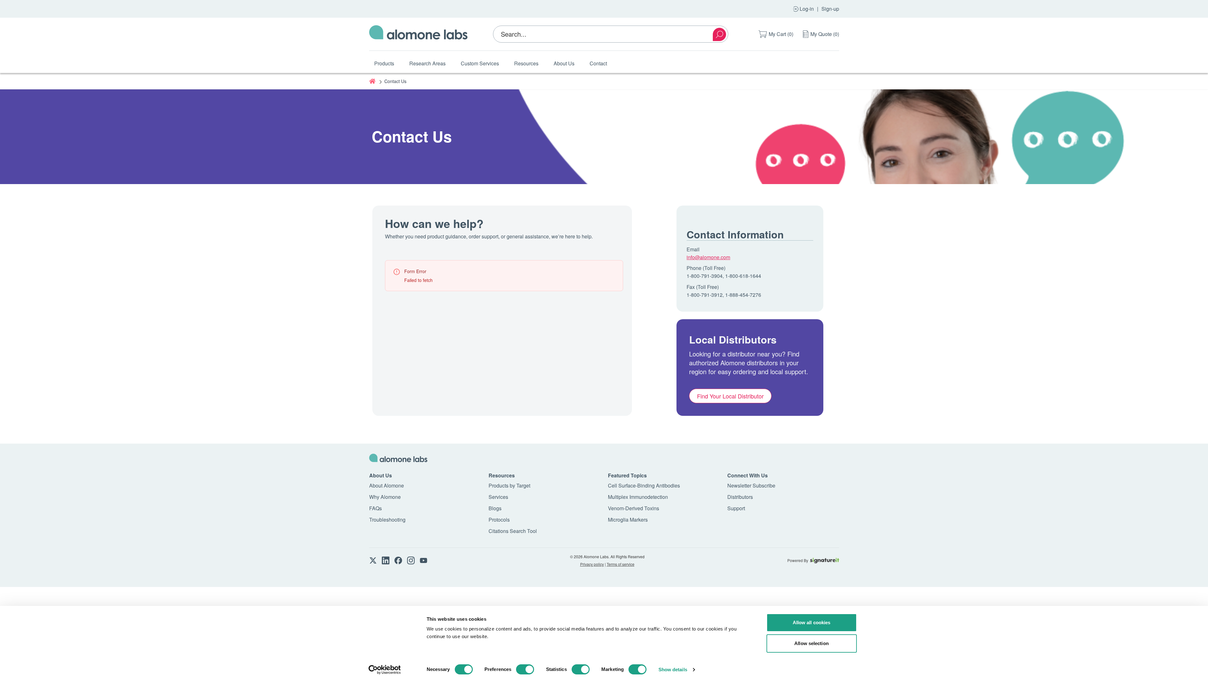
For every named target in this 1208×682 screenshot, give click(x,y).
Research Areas (427, 63)
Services (498, 496)
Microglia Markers (628, 519)
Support (736, 508)
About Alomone (386, 485)
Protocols (499, 519)
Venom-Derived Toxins (633, 508)
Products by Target (509, 485)
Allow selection (811, 643)
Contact (598, 63)
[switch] (525, 669)
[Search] (719, 34)
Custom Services (480, 63)
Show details (672, 669)
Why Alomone (385, 496)
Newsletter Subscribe (751, 485)
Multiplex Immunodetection (638, 496)
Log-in (807, 8)
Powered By (797, 560)
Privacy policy (592, 564)
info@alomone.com (708, 257)
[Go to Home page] (418, 34)
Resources (526, 63)
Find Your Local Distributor (730, 396)
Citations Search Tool (513, 531)
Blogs (495, 508)
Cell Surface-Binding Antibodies (644, 485)
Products (384, 63)
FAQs (375, 508)
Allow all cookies (812, 622)
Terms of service (620, 564)
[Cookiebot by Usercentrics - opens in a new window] (384, 669)
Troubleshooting (387, 519)
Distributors (740, 496)
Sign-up (830, 8)
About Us (564, 63)
